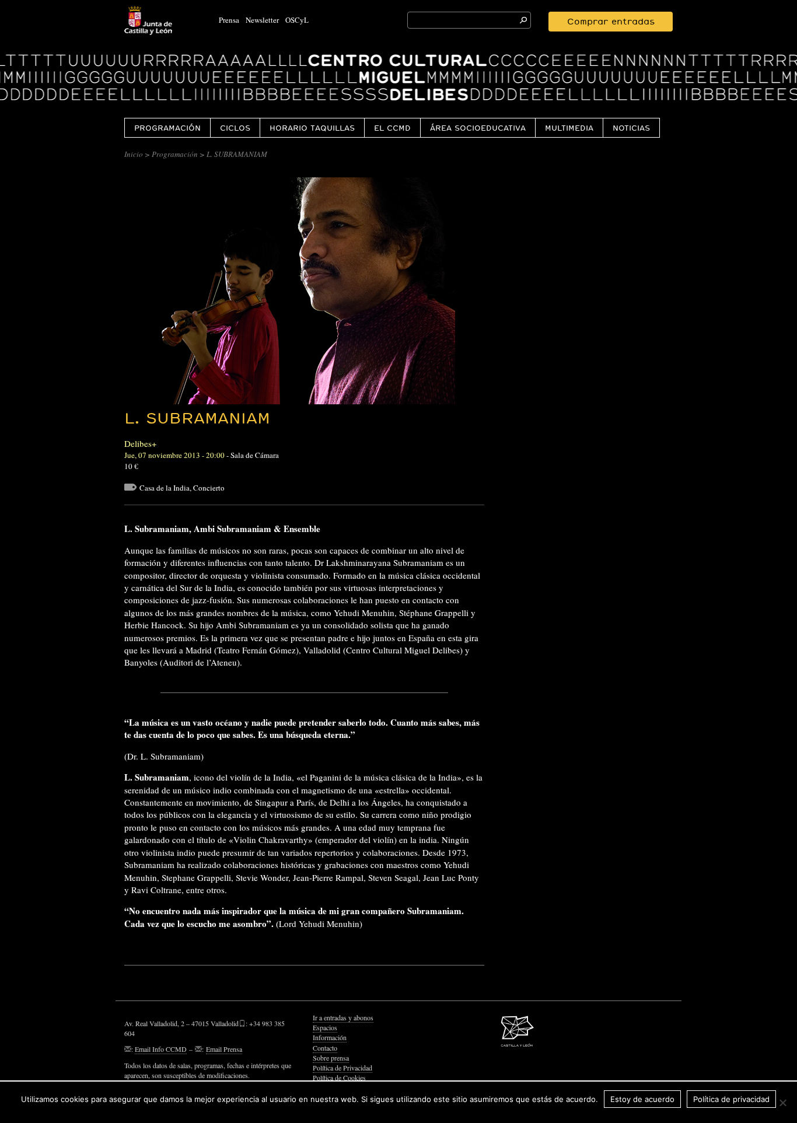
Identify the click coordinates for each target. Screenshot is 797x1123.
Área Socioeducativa (478, 127)
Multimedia (569, 127)
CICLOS (235, 127)
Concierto (209, 487)
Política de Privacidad (342, 1067)
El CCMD (392, 127)
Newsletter (262, 20)
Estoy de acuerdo (642, 1099)
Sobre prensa (331, 1057)
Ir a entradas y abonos (343, 1017)
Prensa (229, 20)
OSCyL (297, 20)
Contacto (325, 1047)
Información (330, 1037)
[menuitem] (167, 127)
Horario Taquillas (312, 127)
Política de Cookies (339, 1077)
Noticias (631, 127)
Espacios (325, 1027)
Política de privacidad (731, 1099)
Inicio (133, 154)
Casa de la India (164, 487)
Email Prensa (224, 1049)
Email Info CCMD (161, 1049)
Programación (167, 127)
